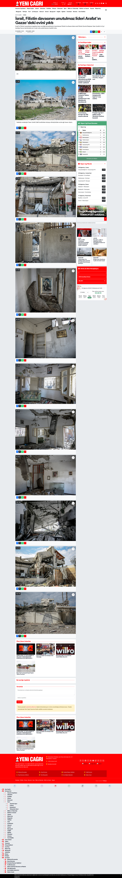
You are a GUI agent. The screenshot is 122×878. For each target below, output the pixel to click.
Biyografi (52, 11)
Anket (37, 8)
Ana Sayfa (8, 789)
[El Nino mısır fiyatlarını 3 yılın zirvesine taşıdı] (99, 252)
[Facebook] (80, 760)
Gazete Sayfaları (20, 8)
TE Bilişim (105, 780)
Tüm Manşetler (44, 775)
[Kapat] (121, 875)
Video (6, 841)
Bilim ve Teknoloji (73, 8)
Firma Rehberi (9, 845)
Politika (48, 8)
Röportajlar (30, 8)
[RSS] (103, 760)
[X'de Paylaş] (93, 32)
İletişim (7, 855)
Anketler (7, 852)
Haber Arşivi (88, 775)
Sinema (75, 11)
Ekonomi (60, 8)
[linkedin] (109, 786)
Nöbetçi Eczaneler (22, 772)
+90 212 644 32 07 (52, 761)
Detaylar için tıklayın (92, 158)
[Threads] (98, 760)
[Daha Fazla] (99, 32)
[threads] (96, 786)
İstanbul (69, 11)
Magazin (18, 11)
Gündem (42, 8)
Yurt (29, 11)
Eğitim (63, 11)
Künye (6, 854)
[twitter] (28, 786)
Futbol (12, 805)
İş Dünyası (35, 11)
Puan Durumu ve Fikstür (23, 775)
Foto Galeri (18, 15)
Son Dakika (82, 11)
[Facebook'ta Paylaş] (91, 32)
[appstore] (85, 764)
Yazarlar (7, 843)
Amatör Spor (13, 803)
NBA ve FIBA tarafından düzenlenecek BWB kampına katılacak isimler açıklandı (83, 242)
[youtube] (55, 786)
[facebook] (14, 786)
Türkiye (24, 11)
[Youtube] (93, 760)
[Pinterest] (85, 760)
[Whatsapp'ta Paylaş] (96, 32)
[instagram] (42, 786)
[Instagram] (88, 760)
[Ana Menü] (106, 10)
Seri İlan (7, 846)
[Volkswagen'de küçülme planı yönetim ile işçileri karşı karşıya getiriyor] (84, 252)
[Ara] (106, 3)
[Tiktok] (96, 760)
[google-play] (92, 764)
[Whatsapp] (101, 760)
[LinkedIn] (90, 760)
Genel (47, 11)
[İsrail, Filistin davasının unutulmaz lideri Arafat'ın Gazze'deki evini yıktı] (45, 52)
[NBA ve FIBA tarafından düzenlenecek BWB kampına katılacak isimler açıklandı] (84, 232)
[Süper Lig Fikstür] (104, 163)
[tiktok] (82, 786)
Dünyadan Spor (14, 809)
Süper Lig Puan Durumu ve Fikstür (16, 866)
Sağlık (58, 11)
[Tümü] (104, 37)
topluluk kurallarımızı (31, 707)
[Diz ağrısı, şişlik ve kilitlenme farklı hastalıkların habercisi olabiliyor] (99, 232)
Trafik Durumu (89, 772)
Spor (65, 8)
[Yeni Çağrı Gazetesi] (29, 3)
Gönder (20, 701)
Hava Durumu (44, 772)
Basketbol (13, 807)
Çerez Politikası (98, 875)
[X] (83, 760)
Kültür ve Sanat (84, 8)
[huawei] (99, 764)
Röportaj (98, 8)
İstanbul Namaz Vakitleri (69, 772)
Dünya (54, 8)
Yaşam (92, 8)
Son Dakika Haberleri (68, 775)
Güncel (41, 11)
